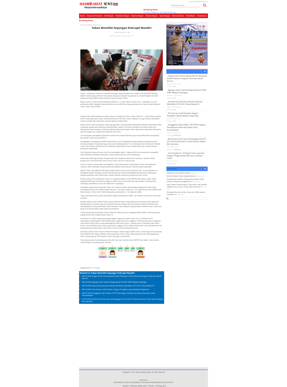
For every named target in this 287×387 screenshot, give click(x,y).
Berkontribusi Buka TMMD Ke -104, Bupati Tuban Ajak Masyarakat (155, 12)
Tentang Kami (160, 386)
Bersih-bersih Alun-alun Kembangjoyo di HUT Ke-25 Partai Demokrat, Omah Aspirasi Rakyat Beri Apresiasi (186, 141)
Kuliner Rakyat (137, 16)
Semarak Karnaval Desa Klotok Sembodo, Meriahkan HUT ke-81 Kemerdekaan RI (123, 286)
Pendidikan (190, 16)
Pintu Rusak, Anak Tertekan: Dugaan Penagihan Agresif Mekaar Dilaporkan (120, 289)
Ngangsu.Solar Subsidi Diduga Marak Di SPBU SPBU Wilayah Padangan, (119, 282)
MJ (128, 32)
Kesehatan (201, 16)
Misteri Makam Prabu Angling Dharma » (182, 176)
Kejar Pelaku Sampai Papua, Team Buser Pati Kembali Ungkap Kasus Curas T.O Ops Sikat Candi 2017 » (187, 185)
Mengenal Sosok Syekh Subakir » (179, 173)
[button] (204, 5)
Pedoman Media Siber (138, 386)
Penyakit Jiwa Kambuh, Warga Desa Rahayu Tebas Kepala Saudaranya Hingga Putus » (185, 180)
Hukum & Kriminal (94, 16)
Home (82, 16)
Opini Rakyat (164, 16)
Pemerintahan (178, 16)
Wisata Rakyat (151, 16)
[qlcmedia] (122, 386)
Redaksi (125, 386)
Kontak (151, 386)
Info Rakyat (109, 16)
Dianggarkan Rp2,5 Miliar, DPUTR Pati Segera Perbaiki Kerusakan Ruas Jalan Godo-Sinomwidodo (186, 127)
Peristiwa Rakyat (122, 16)
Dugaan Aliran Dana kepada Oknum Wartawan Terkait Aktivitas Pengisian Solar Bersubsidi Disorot (187, 78)
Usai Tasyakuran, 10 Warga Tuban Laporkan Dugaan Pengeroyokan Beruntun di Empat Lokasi (186, 155)
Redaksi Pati (177, 135)
